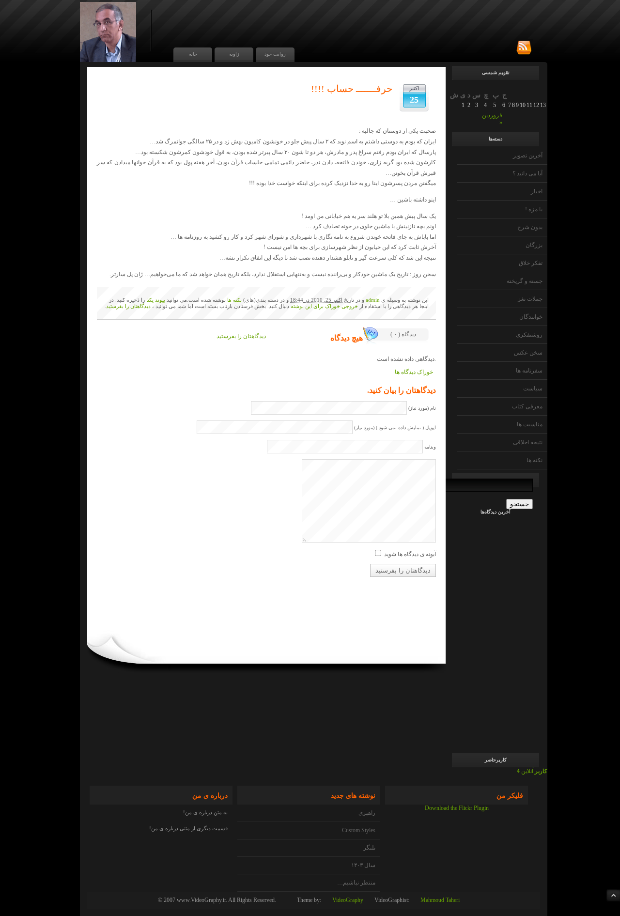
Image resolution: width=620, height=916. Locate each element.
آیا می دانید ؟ (527, 173)
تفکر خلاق (530, 263)
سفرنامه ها (529, 370)
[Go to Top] (613, 895)
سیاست (532, 388)
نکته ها (534, 460)
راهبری (366, 812)
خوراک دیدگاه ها (414, 372)
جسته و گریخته (524, 281)
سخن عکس (528, 352)
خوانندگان (530, 316)
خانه (193, 54)
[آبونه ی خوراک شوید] (524, 48)
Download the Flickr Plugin (457, 808)
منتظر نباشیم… (356, 882)
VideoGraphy (347, 900)
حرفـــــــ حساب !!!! (351, 88)
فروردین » (492, 119)
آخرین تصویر (527, 155)
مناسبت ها (529, 424)
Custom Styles (358, 830)
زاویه (234, 54)
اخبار (536, 191)
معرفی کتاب (527, 406)
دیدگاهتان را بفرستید (128, 306)
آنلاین (532, 771)
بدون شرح (529, 227)
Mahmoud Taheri (440, 900)
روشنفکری (529, 334)
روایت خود (275, 54)
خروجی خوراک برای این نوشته (324, 306)
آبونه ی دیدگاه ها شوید (410, 554)
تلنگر (369, 847)
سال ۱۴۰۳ (363, 865)
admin (373, 300)
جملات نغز (530, 298)
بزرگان (534, 245)
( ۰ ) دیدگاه (403, 334)
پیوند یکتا (155, 300)
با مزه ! (533, 209)
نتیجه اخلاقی (527, 442)
